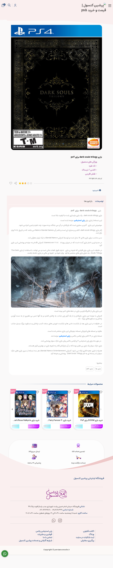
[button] (101, 409)
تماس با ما (47, 537)
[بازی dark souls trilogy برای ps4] (56, 494)
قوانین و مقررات (44, 534)
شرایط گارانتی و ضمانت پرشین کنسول (35, 540)
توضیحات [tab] (99, 201)
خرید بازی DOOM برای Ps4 (91, 420)
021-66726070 (45, 510)
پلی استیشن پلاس (44, 531)
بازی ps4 (90, 368)
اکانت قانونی (88, 531)
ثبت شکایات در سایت (85, 537)
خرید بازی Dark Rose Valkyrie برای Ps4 (26, 420)
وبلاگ (91, 534)
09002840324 (57, 510)
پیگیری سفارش (87, 540)
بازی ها (98, 368)
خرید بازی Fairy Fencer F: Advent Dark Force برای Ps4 (58, 420)
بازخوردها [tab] (88, 201)
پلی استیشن (79, 220)
